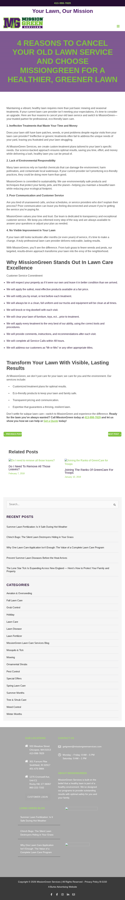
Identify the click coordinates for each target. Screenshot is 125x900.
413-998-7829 (62, 3)
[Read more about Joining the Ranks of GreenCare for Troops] (90, 462)
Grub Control (13, 607)
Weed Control (14, 707)
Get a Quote (51, 421)
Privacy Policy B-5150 (96, 881)
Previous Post (13, 434)
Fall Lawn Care (14, 600)
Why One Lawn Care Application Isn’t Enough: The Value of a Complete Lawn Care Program (55, 547)
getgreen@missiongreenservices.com (82, 746)
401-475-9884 (36, 768)
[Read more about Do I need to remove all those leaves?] (32, 460)
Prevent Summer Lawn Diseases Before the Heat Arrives (37, 558)
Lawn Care (12, 622)
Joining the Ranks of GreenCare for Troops (89, 471)
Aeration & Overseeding (19, 593)
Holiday (10, 614)
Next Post (114, 434)
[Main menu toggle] (118, 26)
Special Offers (14, 678)
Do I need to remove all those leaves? (29, 468)
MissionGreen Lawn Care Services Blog (28, 643)
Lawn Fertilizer (14, 636)
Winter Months (14, 714)
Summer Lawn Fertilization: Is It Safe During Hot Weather (37, 527)
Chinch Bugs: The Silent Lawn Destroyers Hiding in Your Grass (40, 537)
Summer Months (15, 693)
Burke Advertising (59, 886)
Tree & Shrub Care (16, 700)
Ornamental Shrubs (17, 664)
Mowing (11, 657)
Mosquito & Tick (15, 650)
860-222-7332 (36, 787)
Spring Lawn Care (16, 685)
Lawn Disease (14, 629)
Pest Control (13, 671)
